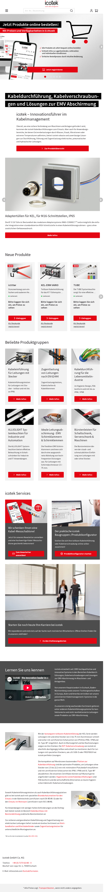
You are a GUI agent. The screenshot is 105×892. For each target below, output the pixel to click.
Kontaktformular (30, 871)
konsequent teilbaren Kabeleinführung (62, 733)
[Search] (71, 10)
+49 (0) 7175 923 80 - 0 (22, 862)
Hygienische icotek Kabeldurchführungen (74, 776)
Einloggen (21, 318)
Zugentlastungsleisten (50, 826)
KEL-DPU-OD (33, 836)
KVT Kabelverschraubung (73, 746)
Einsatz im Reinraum (18, 801)
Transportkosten (46, 888)
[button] (101, 47)
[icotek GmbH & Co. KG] (52, 4)
